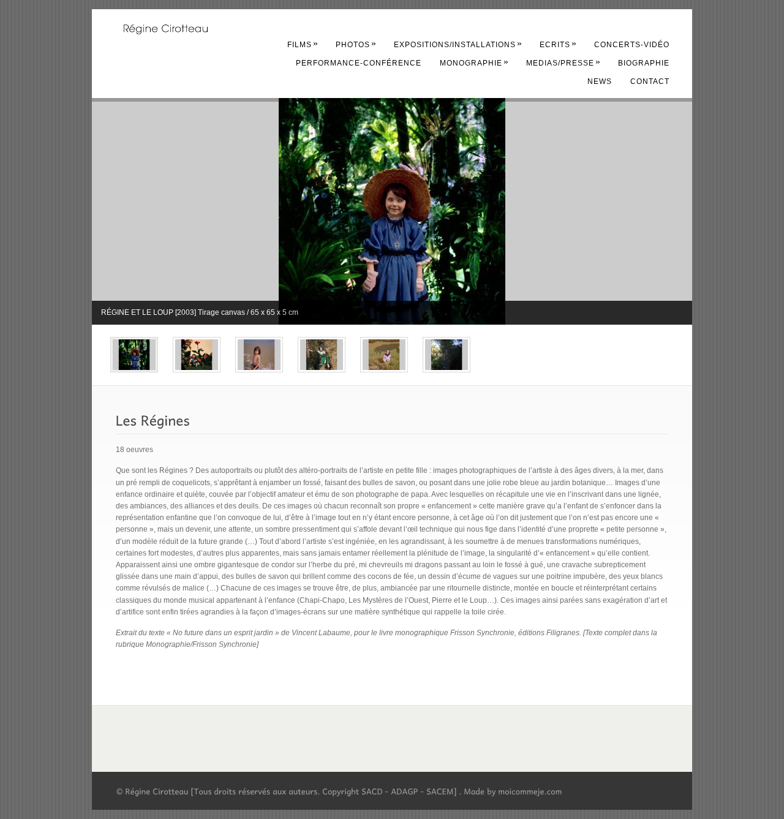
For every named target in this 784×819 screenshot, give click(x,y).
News (599, 81)
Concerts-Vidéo (631, 44)
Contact (649, 81)
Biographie (643, 63)
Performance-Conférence (358, 63)
